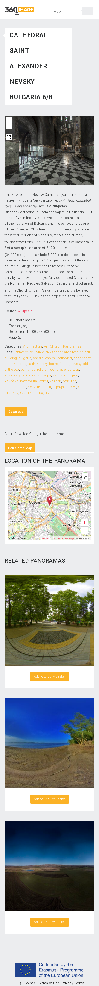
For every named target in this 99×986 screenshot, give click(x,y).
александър (69, 369)
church (10, 364)
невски (55, 381)
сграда (58, 387)
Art (46, 346)
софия (70, 387)
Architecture (32, 346)
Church (55, 346)
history (42, 364)
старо (83, 387)
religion (43, 369)
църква (50, 393)
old (85, 364)
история (71, 375)
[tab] (20, 448)
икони (58, 375)
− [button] (84, 530)
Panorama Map (20, 448)
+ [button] (84, 523)
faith (31, 364)
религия (34, 387)
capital (50, 358)
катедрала (28, 381)
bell (87, 352)
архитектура (15, 375)
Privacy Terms (73, 983)
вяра (47, 375)
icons (53, 364)
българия (33, 375)
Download (16, 412)
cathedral (64, 358)
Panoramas (72, 346)
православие (15, 387)
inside (64, 364)
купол (43, 381)
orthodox (12, 369)
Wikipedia (24, 311)
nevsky (76, 364)
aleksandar (54, 352)
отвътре (69, 381)
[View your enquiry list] (87, 11)
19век (39, 352)
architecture (73, 352)
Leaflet (45, 538)
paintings (28, 369)
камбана (12, 381)
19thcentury (23, 352)
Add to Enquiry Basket (49, 676)
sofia (54, 369)
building (11, 358)
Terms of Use (48, 983)
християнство (31, 393)
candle (38, 358)
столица (11, 393)
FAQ (18, 983)
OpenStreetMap (64, 538)
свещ (47, 387)
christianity (82, 358)
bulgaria (25, 358)
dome (21, 364)
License (30, 983)
